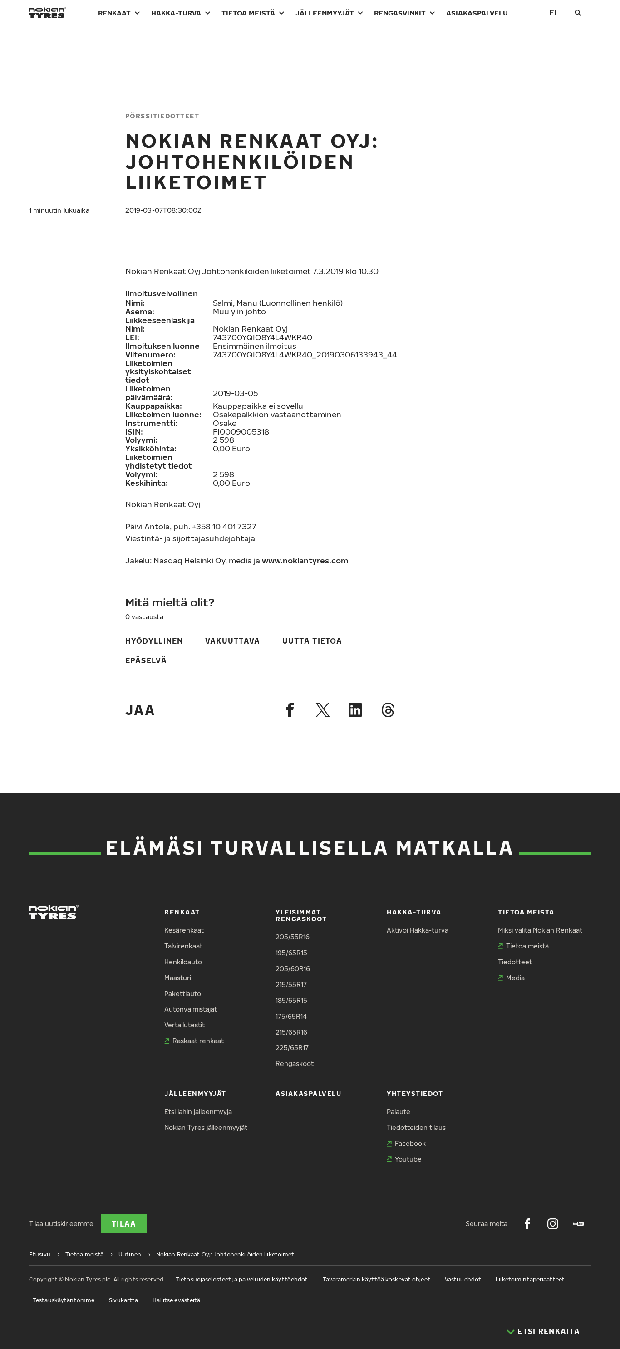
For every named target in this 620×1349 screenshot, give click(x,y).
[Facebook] (290, 710)
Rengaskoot (295, 1063)
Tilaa (124, 1223)
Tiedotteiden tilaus (416, 1127)
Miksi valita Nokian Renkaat (540, 930)
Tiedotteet (515, 962)
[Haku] (578, 12)
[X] (323, 710)
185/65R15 (291, 1000)
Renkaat (114, 13)
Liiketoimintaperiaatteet (530, 1279)
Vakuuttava (233, 640)
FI (552, 12)
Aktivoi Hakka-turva (417, 930)
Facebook (410, 1143)
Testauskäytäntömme (63, 1300)
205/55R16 (293, 937)
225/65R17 (292, 1047)
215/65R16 (291, 1032)
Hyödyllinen (154, 640)
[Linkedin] (355, 710)
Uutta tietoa (312, 640)
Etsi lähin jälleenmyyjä (198, 1111)
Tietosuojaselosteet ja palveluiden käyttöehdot (242, 1279)
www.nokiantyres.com (305, 560)
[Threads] (388, 710)
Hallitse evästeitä (176, 1300)
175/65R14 (291, 1016)
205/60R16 (293, 969)
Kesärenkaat (184, 930)
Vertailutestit (184, 1025)
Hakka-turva (176, 13)
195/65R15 (291, 953)
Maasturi (177, 978)
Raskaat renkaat (198, 1041)
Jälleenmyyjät (324, 13)
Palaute (398, 1111)
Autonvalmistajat (190, 1009)
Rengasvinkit (400, 13)
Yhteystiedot (415, 1093)
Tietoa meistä (248, 13)
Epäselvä (146, 660)
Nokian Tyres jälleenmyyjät (205, 1127)
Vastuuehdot (463, 1279)
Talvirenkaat (183, 946)
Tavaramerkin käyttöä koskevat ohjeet (376, 1279)
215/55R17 (291, 984)
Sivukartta (123, 1300)
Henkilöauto (183, 962)
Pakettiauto (182, 993)
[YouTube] (578, 1224)
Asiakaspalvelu (477, 13)
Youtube (408, 1159)
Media (515, 978)
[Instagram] (553, 1224)
